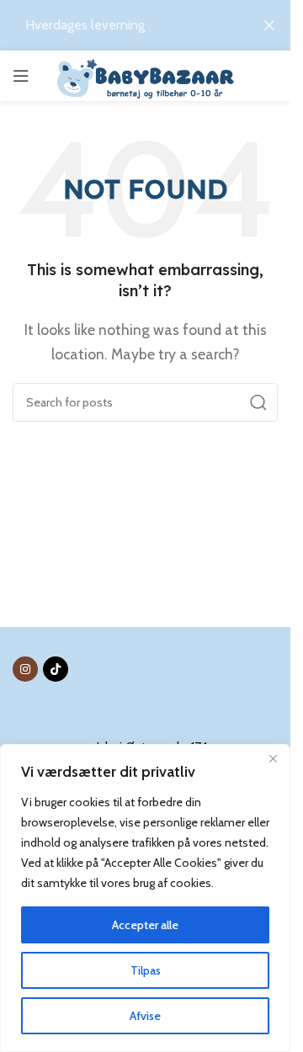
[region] (145, 898)
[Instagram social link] (25, 669)
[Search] (258, 402)
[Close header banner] (269, 25)
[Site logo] (145, 76)
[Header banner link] (145, 25)
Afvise (145, 1015)
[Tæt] (273, 758)
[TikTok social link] (55, 669)
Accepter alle (145, 924)
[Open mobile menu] (21, 76)
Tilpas (145, 970)
